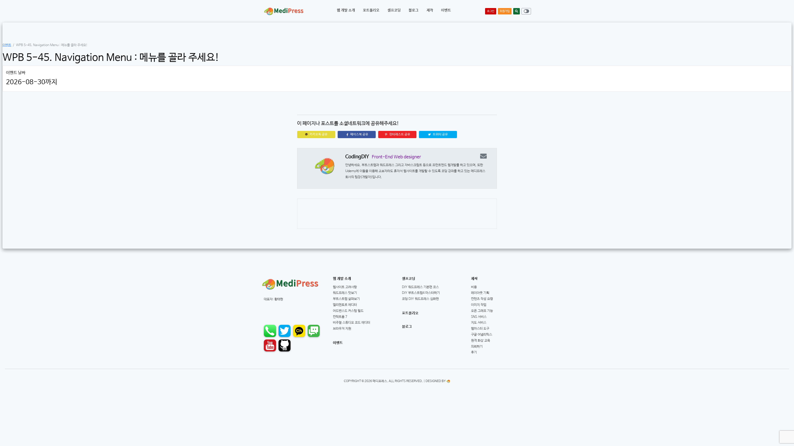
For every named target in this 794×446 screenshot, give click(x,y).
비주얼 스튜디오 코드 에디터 (351, 323)
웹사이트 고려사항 (345, 287)
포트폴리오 (410, 313)
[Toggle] (526, 11)
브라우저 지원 (342, 329)
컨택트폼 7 (340, 317)
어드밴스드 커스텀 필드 (348, 311)
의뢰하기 (477, 347)
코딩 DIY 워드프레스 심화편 (420, 299)
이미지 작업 (478, 305)
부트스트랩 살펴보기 (346, 299)
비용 (474, 287)
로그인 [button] (490, 11)
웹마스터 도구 (480, 329)
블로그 (407, 327)
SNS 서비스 (479, 317)
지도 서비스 (478, 323)
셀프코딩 (408, 279)
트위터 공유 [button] (440, 134)
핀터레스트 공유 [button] (399, 134)
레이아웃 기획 (480, 293)
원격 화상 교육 (480, 341)
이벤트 (446, 10)
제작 (474, 279)
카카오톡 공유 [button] (318, 134)
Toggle (526, 11)
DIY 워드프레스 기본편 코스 (420, 287)
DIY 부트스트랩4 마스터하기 (421, 293)
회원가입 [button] (505, 11)
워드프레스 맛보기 (345, 293)
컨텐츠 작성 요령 (482, 299)
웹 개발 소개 (342, 279)
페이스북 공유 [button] (359, 134)
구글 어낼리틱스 (481, 335)
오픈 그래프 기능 (482, 311)
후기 (474, 352)
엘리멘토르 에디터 (345, 305)
